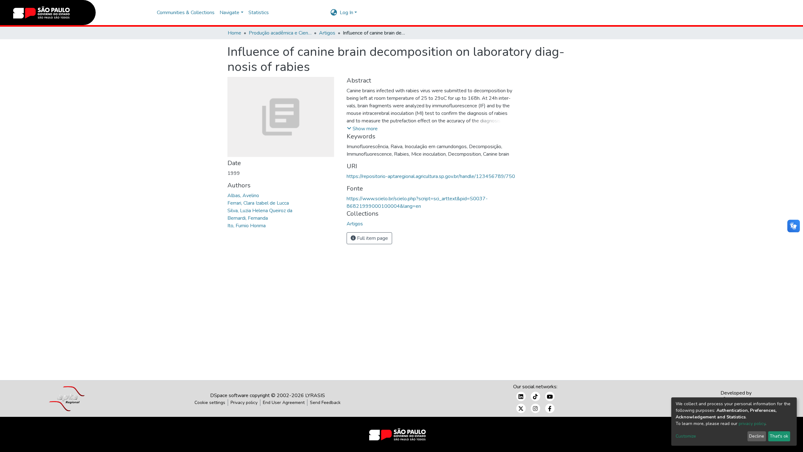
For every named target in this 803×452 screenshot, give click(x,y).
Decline (756, 436)
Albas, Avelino (243, 195)
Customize (686, 436)
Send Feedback (325, 403)
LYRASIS (315, 395)
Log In (346, 12)
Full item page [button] (372, 238)
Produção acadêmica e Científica (280, 33)
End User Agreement (284, 403)
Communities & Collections (186, 12)
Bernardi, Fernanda (247, 218)
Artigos (327, 33)
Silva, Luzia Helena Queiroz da (259, 210)
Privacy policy (244, 403)
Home (234, 33)
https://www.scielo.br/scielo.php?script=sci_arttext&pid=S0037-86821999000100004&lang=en (417, 202)
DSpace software (229, 395)
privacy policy (752, 424)
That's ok (779, 436)
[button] (334, 12)
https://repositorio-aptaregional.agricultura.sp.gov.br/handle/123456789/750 (431, 176)
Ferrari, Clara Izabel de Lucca (258, 203)
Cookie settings (209, 403)
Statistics (258, 12)
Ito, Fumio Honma (246, 225)
